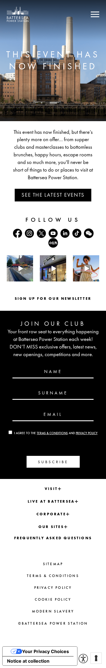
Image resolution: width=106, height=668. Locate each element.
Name (53, 371)
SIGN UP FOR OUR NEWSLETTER (53, 298)
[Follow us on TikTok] (77, 233)
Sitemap (53, 564)
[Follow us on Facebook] (17, 233)
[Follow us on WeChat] (89, 233)
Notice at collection (28, 661)
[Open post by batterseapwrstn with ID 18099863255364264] (20, 268)
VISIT (51, 488)
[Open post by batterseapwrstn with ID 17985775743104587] (53, 268)
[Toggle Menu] (95, 14)
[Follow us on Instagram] (29, 233)
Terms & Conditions (52, 433)
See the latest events (53, 194)
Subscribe (53, 461)
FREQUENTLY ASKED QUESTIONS (53, 538)
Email (53, 414)
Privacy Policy (87, 433)
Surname (53, 393)
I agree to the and (56, 433)
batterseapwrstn (20, 259)
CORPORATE (51, 514)
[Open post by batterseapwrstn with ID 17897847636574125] (86, 268)
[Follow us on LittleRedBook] (53, 243)
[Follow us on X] (41, 233)
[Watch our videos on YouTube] (53, 233)
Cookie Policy (53, 599)
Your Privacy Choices (45, 651)
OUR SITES (51, 526)
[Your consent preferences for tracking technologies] (96, 658)
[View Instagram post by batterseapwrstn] (30, 278)
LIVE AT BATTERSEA (51, 501)
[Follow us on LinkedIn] (65, 233)
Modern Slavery (53, 611)
